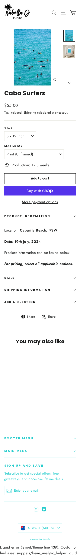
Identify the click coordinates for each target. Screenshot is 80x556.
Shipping (29, 112)
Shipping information (27, 290)
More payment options (40, 201)
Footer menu (18, 438)
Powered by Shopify (40, 539)
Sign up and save (24, 465)
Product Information (27, 216)
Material (13, 145)
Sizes (9, 278)
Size (8, 127)
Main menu (16, 451)
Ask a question (20, 302)
